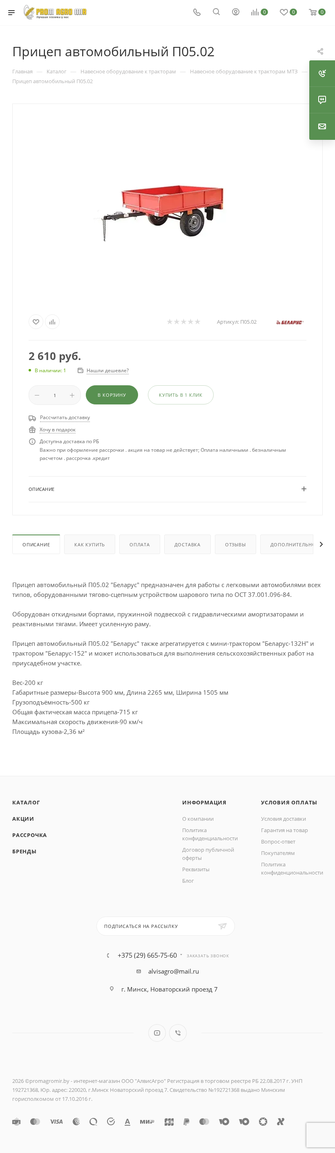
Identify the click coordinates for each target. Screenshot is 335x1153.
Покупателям (278, 853)
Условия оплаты (289, 802)
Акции (23, 818)
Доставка (187, 544)
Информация (204, 802)
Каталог (26, 802)
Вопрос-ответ (278, 841)
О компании (198, 818)
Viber (178, 1033)
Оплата (140, 544)
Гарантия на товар (284, 830)
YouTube (157, 1033)
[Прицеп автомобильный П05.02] (167, 206)
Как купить (89, 544)
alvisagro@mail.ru (173, 971)
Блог (188, 880)
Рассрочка (29, 835)
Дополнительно (293, 544)
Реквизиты (196, 869)
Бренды (24, 851)
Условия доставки (283, 818)
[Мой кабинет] (235, 13)
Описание (36, 544)
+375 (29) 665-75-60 (147, 955)
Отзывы (235, 544)
